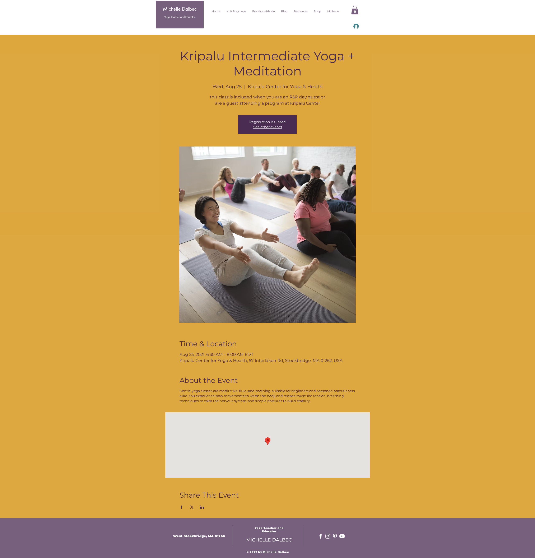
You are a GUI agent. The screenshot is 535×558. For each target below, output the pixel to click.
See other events (267, 127)
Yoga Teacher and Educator (179, 17)
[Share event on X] (192, 507)
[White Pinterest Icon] (335, 536)
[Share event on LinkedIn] (202, 507)
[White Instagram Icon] (328, 536)
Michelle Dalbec (180, 9)
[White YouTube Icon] (342, 536)
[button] (236, 11)
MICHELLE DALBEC (269, 540)
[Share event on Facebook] (181, 507)
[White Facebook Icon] (320, 536)
